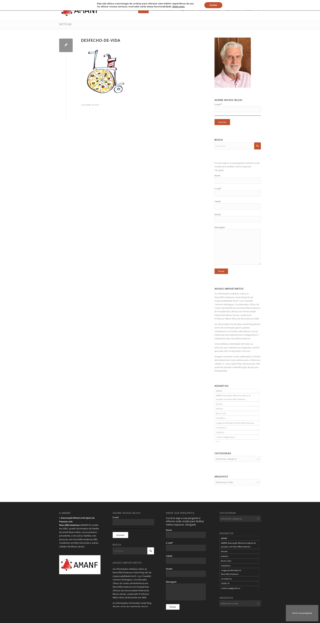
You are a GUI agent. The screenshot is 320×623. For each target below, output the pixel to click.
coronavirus (221, 427)
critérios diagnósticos (225, 437)
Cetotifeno (221, 418)
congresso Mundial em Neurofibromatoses (235, 423)
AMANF (219, 391)
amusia (219, 404)
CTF (217, 442)
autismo (219, 408)
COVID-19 (220, 432)
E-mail (218, 104)
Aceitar (213, 5)
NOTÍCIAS (65, 24)
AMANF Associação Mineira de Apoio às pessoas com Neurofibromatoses (233, 397)
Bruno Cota (221, 413)
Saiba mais (178, 6)
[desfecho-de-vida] (66, 45)
